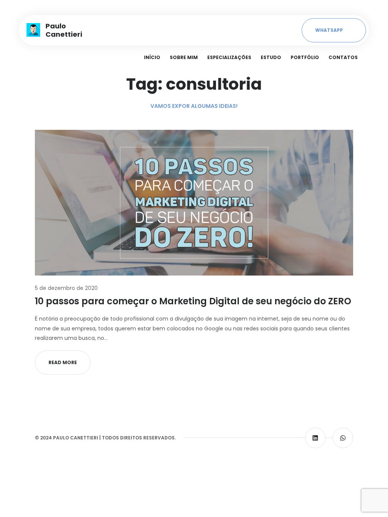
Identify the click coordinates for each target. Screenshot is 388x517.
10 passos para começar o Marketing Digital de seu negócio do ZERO (193, 301)
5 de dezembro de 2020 (66, 288)
